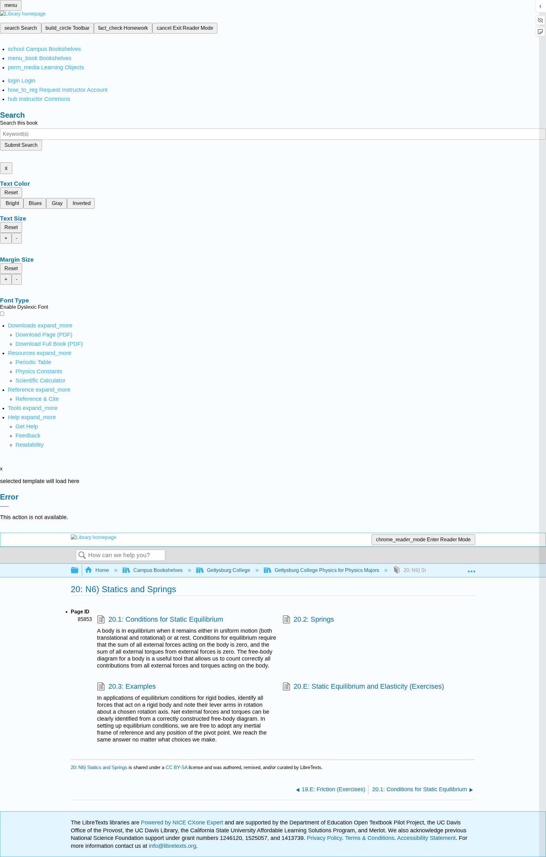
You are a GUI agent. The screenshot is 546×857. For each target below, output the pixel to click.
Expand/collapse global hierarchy (78, 570)
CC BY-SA (177, 767)
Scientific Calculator (40, 380)
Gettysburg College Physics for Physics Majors (326, 570)
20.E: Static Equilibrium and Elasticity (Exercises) (369, 686)
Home (102, 570)
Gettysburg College (229, 570)
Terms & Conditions (369, 838)
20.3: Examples (131, 686)
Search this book (19, 123)
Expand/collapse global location (471, 568)
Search (82, 555)
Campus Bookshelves (158, 570)
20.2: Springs (314, 619)
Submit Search (21, 145)
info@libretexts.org (171, 846)
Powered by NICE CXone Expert (183, 822)
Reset (11, 192)
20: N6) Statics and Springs (99, 767)
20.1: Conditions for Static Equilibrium (165, 619)
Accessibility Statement (426, 838)
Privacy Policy (324, 838)
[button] (27, 435)
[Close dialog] (4, 506)
